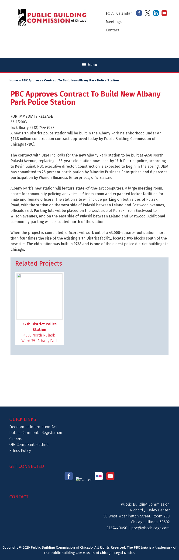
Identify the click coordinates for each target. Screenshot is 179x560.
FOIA (110, 13)
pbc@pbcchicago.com (150, 528)
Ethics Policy (20, 450)
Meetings (114, 22)
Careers (15, 438)
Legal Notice (124, 553)
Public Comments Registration (35, 432)
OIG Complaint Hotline (28, 444)
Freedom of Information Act (33, 426)
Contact (112, 30)
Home (13, 80)
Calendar (124, 13)
